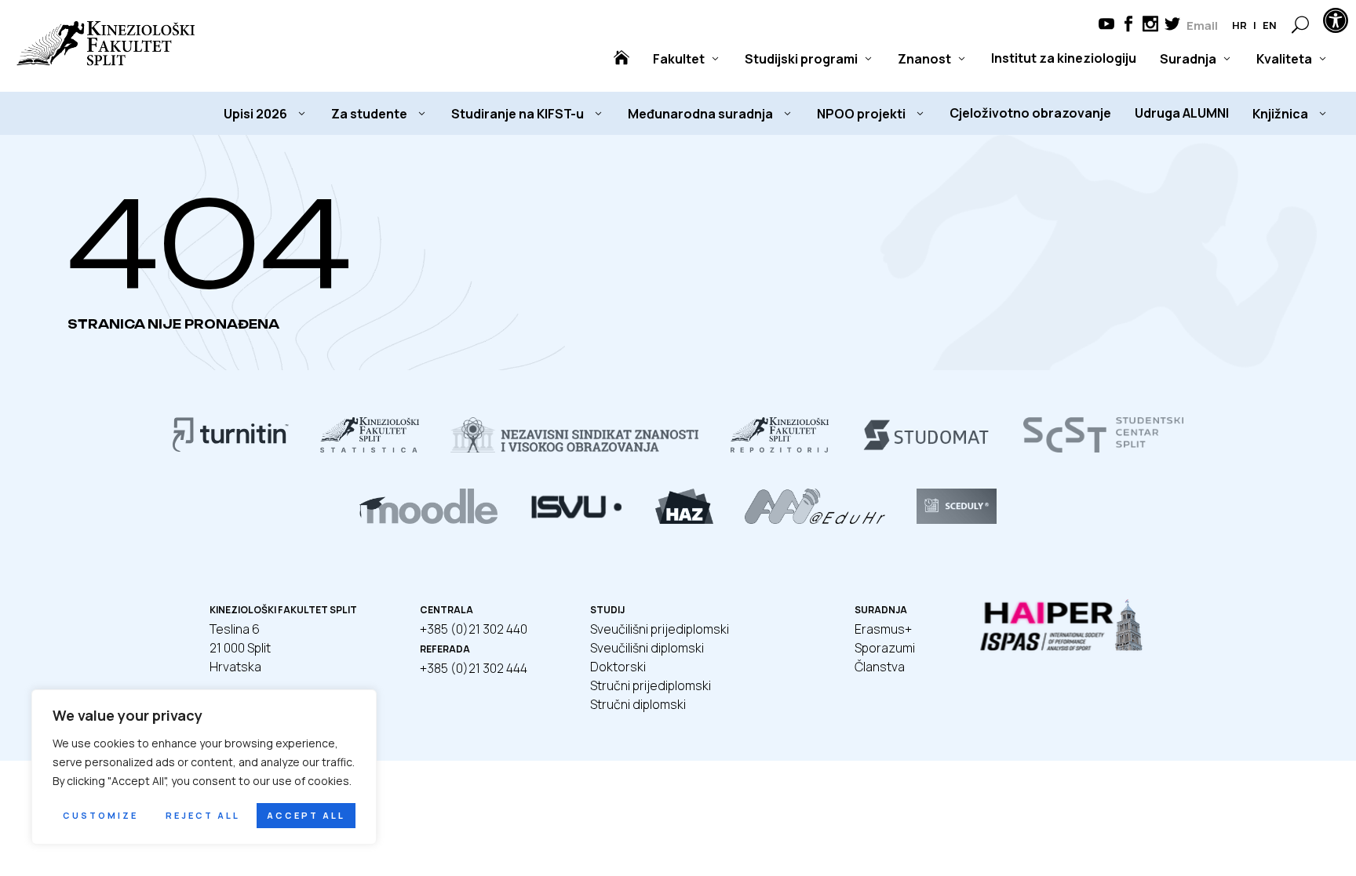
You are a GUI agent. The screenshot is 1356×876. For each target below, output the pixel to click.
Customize (100, 815)
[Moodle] (428, 519)
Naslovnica (621, 58)
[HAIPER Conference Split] (1062, 648)
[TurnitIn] (231, 447)
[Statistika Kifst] (369, 447)
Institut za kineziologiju (1063, 58)
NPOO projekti (861, 113)
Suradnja (1188, 58)
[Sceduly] (957, 519)
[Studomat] (925, 447)
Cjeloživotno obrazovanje (1030, 113)
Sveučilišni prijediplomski (659, 629)
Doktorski (618, 666)
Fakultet (679, 58)
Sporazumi (885, 647)
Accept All (306, 815)
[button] (1335, 20)
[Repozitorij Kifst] (780, 447)
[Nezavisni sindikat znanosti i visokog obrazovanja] (574, 447)
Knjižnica (1280, 113)
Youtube (1106, 25)
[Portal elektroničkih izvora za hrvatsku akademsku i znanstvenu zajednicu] (684, 519)
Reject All (203, 815)
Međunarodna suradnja (700, 113)
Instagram (1150, 25)
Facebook (1128, 25)
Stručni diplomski (638, 704)
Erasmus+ (883, 629)
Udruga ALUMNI (1182, 113)
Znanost (924, 58)
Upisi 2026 (255, 113)
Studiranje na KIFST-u (517, 113)
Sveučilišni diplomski (647, 647)
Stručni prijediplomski (650, 685)
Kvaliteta (1284, 58)
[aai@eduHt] (815, 519)
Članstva (880, 666)
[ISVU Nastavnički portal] (576, 519)
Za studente (369, 113)
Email (1202, 25)
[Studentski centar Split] (1103, 447)
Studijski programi (801, 58)
